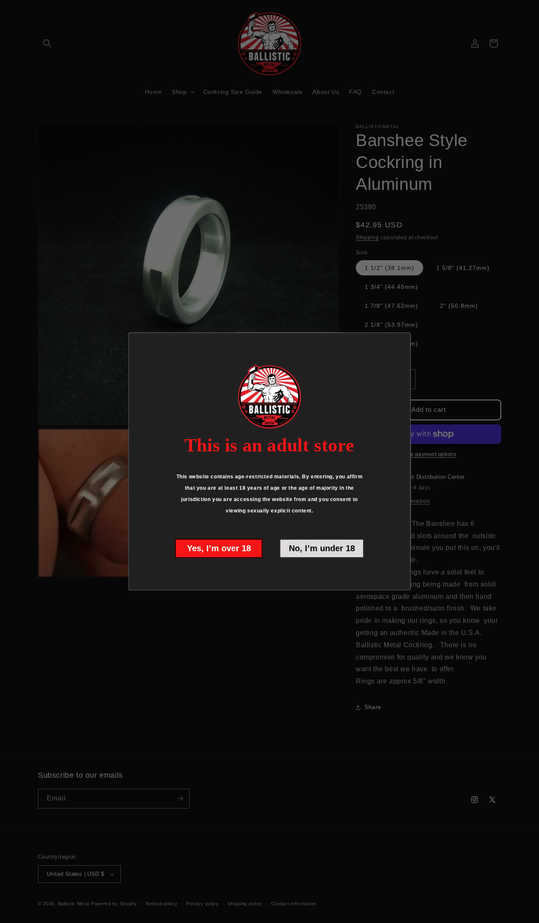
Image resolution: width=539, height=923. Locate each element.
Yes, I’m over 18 (219, 548)
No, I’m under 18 (322, 548)
